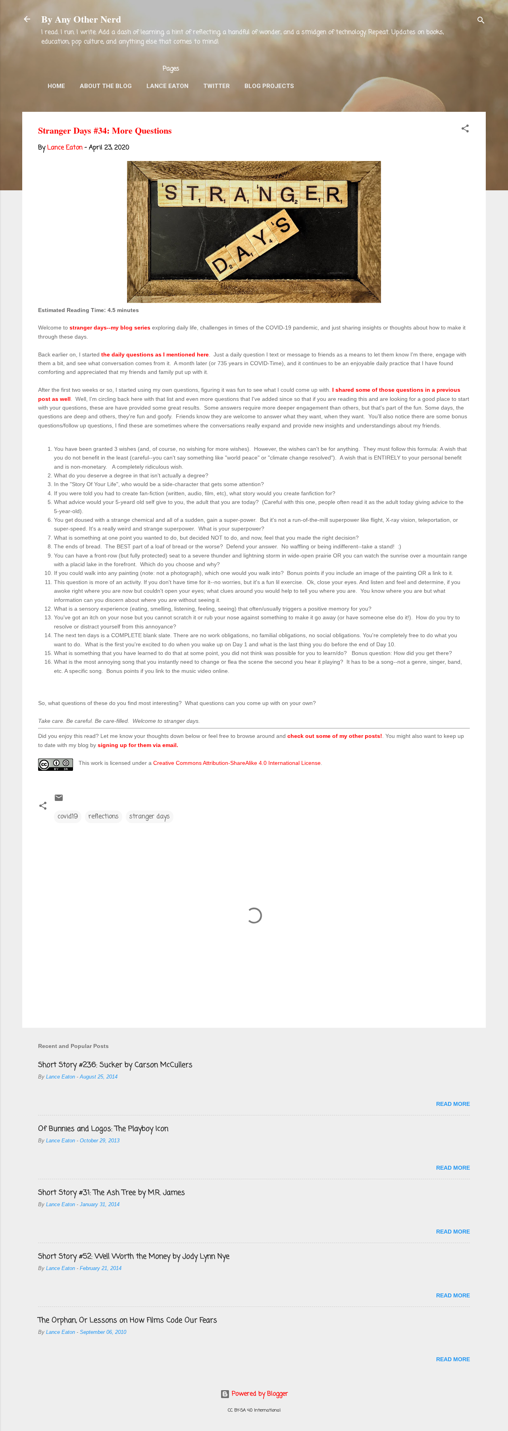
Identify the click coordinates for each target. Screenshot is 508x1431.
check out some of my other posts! (334, 736)
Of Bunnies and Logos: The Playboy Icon (103, 1128)
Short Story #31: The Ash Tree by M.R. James (111, 1192)
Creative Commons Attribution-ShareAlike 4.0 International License (237, 763)
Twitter (216, 86)
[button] (465, 130)
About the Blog (106, 86)
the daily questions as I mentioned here (155, 354)
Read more (453, 1104)
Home (56, 86)
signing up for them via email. (138, 745)
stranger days (149, 817)
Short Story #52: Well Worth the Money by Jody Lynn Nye (133, 1256)
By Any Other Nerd (81, 19)
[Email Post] (59, 801)
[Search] (481, 22)
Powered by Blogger (259, 1394)
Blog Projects (269, 86)
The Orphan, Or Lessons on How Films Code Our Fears (127, 1320)
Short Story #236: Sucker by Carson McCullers (115, 1065)
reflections (104, 817)
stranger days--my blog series (109, 327)
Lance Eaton (167, 86)
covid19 (68, 817)
